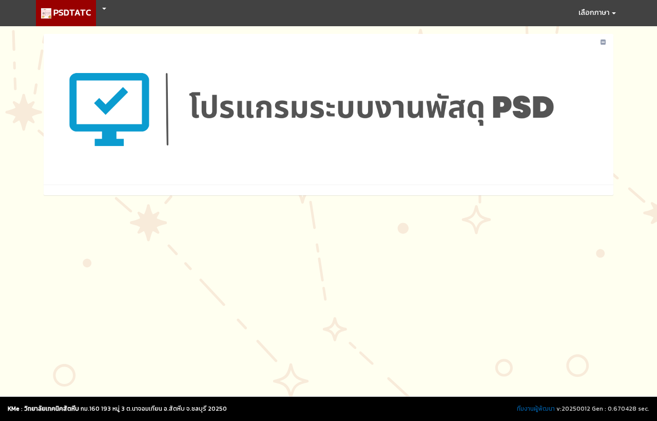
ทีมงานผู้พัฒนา (536, 408)
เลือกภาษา (594, 12)
